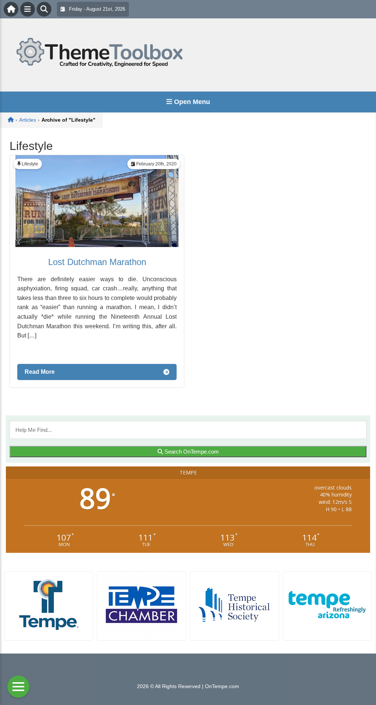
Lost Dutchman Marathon (97, 262)
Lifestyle (30, 164)
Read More (40, 372)
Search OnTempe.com (191, 451)
